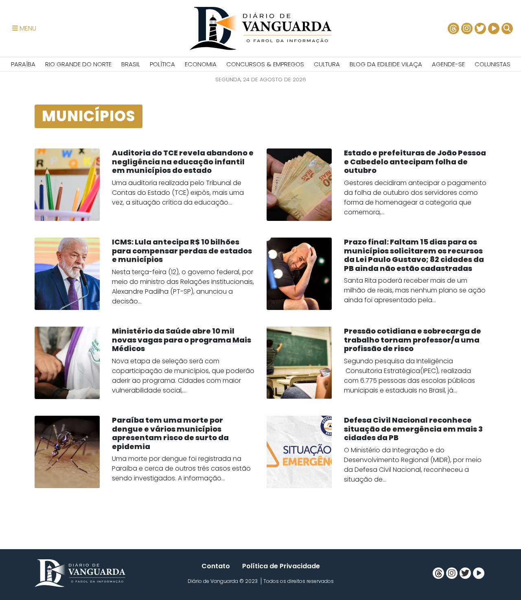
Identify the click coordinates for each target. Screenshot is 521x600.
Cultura (327, 64)
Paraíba (23, 64)
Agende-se (448, 64)
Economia (201, 64)
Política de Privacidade (281, 566)
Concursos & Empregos (265, 64)
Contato (215, 566)
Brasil (130, 64)
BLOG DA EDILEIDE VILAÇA (386, 64)
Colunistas (492, 64)
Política (162, 64)
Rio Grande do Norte (78, 64)
